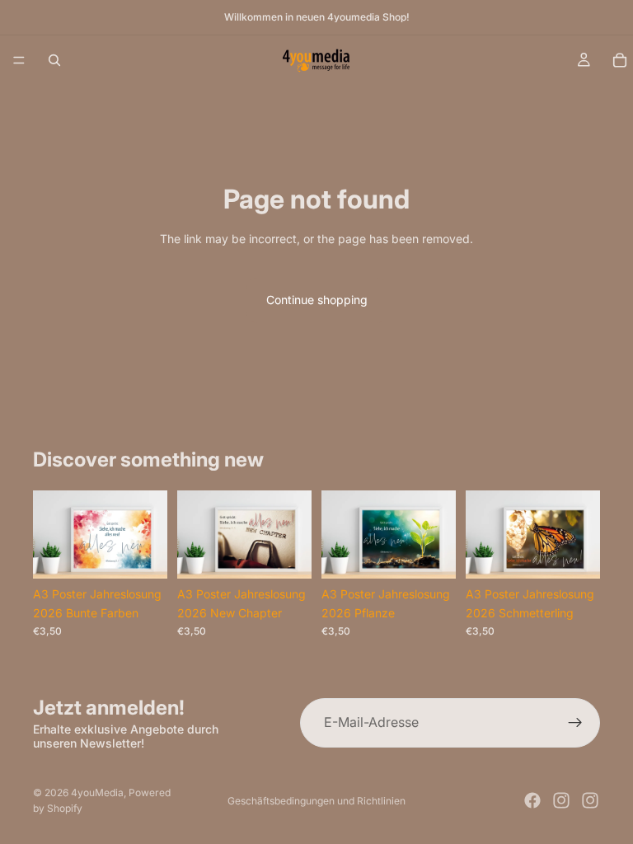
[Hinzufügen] (142, 554)
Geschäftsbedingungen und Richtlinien (316, 801)
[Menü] (19, 60)
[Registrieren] (575, 723)
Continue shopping (317, 300)
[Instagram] (561, 800)
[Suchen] (54, 60)
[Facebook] (532, 800)
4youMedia (97, 792)
